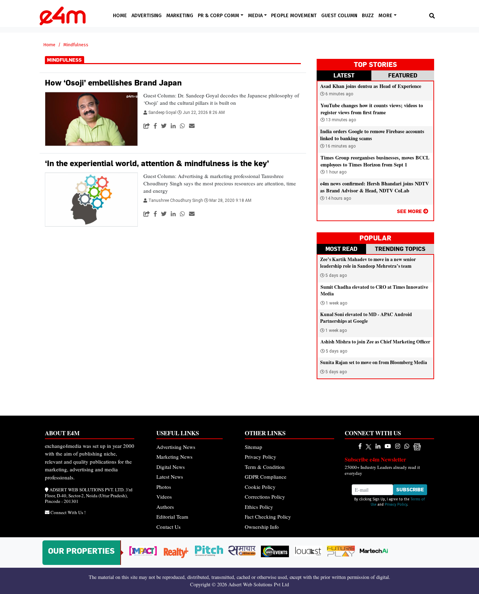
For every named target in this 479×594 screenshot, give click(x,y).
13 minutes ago (340, 119)
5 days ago (336, 275)
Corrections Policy (265, 496)
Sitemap (253, 446)
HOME (120, 16)
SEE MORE (410, 211)
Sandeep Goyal (162, 112)
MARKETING (179, 16)
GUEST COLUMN (339, 16)
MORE (386, 16)
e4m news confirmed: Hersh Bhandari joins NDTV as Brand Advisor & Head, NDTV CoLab (374, 187)
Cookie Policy (260, 486)
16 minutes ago (340, 146)
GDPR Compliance (265, 476)
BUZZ (368, 16)
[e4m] (360, 446)
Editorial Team (172, 516)
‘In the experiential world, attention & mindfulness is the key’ (157, 163)
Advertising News (175, 446)
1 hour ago (335, 172)
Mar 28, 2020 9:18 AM (230, 200)
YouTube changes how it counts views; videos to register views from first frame (372, 109)
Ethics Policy (259, 506)
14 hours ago (337, 198)
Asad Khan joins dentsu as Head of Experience (370, 86)
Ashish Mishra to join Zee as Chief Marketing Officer (375, 341)
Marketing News (174, 456)
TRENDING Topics (400, 249)
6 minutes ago (338, 93)
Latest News (169, 476)
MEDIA (256, 16)
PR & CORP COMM (219, 16)
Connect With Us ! (68, 512)
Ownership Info (262, 526)
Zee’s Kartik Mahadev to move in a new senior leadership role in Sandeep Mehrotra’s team (368, 262)
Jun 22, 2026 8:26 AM (204, 112)
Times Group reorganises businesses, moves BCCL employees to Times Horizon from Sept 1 (375, 161)
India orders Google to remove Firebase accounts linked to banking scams (372, 135)
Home (49, 44)
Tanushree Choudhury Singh (176, 200)
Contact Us (168, 526)
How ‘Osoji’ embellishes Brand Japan (113, 82)
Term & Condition (265, 466)
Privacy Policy (260, 456)
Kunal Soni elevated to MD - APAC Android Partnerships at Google (366, 318)
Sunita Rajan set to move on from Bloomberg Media (373, 362)
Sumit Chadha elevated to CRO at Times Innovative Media (374, 290)
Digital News (170, 466)
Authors (165, 506)
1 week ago (336, 303)
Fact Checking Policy (268, 516)
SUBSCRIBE (410, 489)
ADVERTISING (146, 16)
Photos (163, 486)
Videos (164, 496)
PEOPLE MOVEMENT (294, 16)
